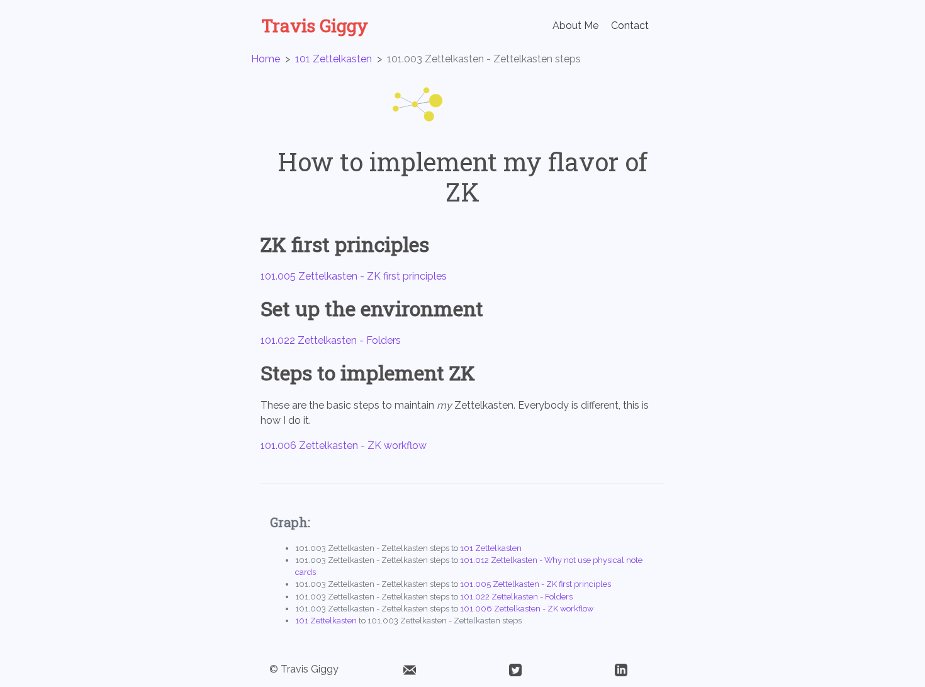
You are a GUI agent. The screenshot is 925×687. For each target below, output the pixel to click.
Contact (630, 25)
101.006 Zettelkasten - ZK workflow (344, 445)
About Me (575, 25)
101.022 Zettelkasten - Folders (331, 340)
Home (265, 59)
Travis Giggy (314, 26)
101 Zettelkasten (333, 59)
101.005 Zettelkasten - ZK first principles (354, 276)
